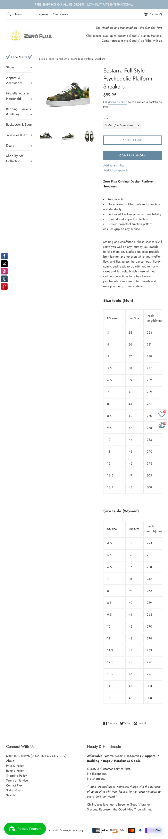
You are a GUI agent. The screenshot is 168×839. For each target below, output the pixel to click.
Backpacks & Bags (19, 124)
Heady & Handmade (47, 830)
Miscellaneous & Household (19, 96)
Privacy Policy (15, 765)
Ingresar (43, 14)
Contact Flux (14, 785)
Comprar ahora (132, 155)
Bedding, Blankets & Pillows (19, 112)
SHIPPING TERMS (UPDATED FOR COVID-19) (36, 756)
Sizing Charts (15, 790)
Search (10, 795)
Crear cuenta (60, 14)
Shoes (19, 67)
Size (105, 118)
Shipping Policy (16, 775)
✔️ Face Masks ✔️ (19, 57)
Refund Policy (15, 770)
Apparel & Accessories (19, 80)
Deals (19, 145)
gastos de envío (117, 102)
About (10, 761)
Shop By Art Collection (19, 158)
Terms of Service (17, 780)
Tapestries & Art (19, 135)
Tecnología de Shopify (71, 830)
